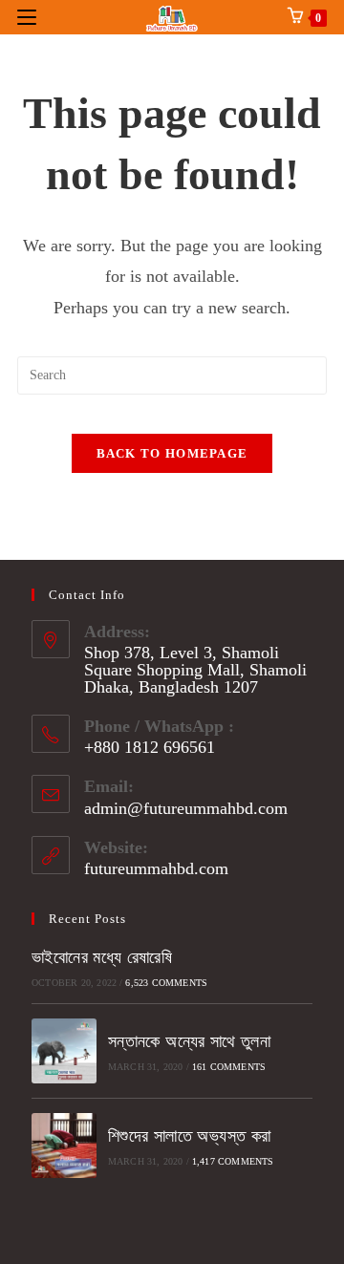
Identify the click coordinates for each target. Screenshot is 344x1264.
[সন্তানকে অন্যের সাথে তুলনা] (64, 1050)
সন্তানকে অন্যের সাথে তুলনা (189, 1041)
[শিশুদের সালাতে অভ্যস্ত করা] (64, 1145)
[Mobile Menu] (26, 17)
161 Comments (229, 1066)
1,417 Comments (233, 1161)
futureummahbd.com (156, 868)
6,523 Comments (166, 982)
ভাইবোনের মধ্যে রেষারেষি (102, 957)
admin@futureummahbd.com (186, 808)
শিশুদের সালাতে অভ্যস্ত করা (189, 1136)
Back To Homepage (172, 453)
